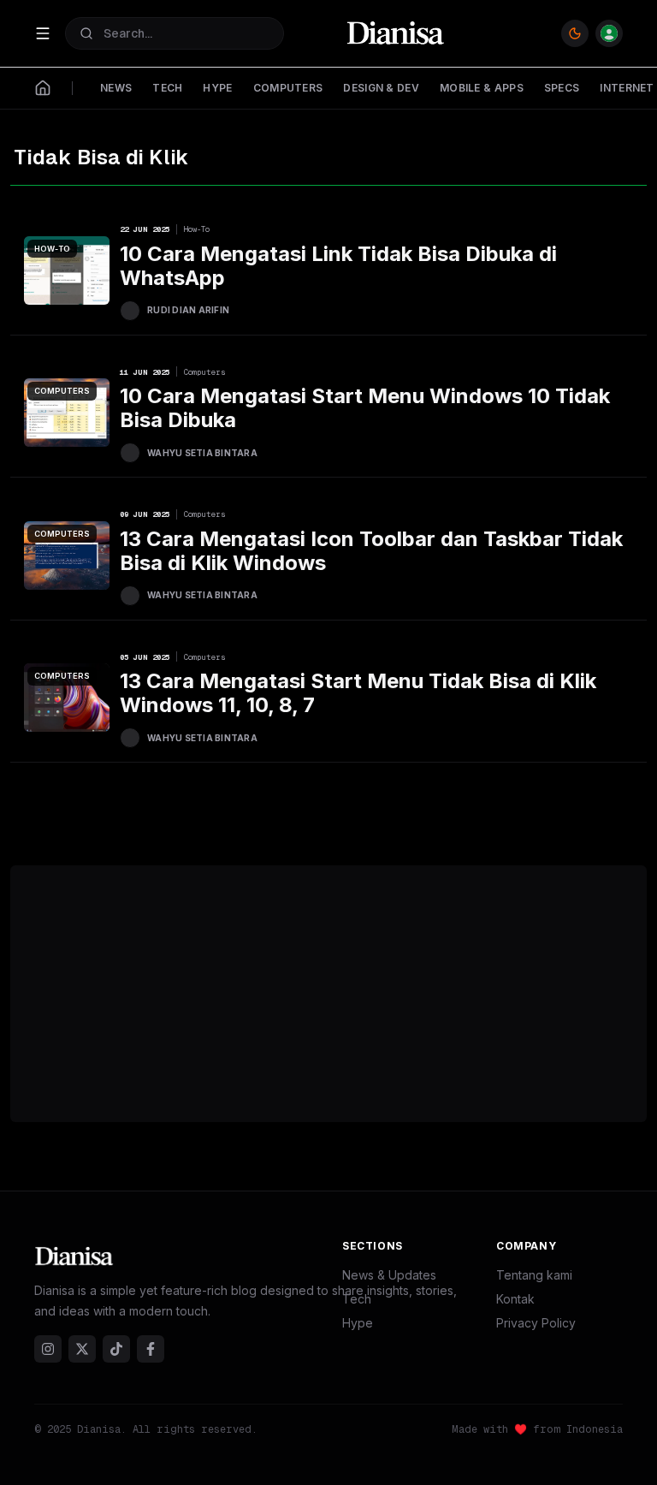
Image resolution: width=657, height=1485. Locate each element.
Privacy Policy (536, 1323)
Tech (356, 1299)
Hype (357, 1323)
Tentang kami (534, 1275)
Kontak (515, 1299)
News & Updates (389, 1275)
